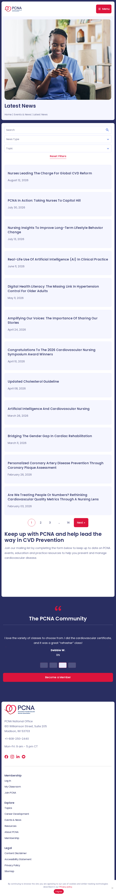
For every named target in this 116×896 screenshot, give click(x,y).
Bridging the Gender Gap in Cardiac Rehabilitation (50, 436)
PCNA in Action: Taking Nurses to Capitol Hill (44, 200)
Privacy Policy (12, 865)
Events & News (13, 820)
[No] (112, 887)
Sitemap (9, 871)
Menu (106, 9)
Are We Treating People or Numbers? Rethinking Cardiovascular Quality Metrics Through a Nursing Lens (53, 497)
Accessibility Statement (18, 859)
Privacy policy (65, 887)
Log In (8, 780)
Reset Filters (58, 156)
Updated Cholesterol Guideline (33, 381)
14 (68, 522)
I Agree (58, 891)
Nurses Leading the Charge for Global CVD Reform (50, 173)
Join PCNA (10, 792)
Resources (10, 826)
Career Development (17, 814)
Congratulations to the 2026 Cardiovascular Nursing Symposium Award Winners (52, 352)
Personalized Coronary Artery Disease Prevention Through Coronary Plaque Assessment (56, 465)
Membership (12, 838)
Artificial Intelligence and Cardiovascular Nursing (49, 409)
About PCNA (11, 832)
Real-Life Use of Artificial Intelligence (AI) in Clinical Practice (58, 259)
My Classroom (13, 786)
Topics (8, 808)
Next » (81, 522)
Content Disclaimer (16, 853)
